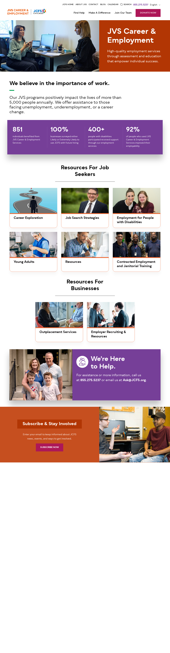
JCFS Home (68, 4)
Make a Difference (99, 13)
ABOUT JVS (81, 4)
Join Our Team (123, 13)
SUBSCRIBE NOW (49, 447)
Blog (103, 4)
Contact (93, 4)
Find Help (79, 13)
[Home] (26, 11)
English (153, 5)
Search (127, 4)
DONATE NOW (148, 13)
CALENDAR (113, 4)
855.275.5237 (140, 5)
